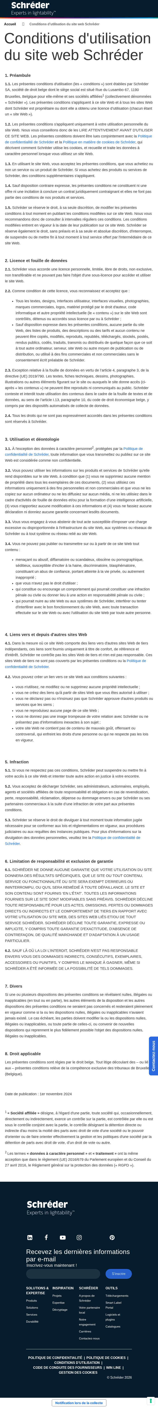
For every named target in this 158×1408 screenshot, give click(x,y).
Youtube (62, 1241)
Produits (31, 1300)
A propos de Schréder (87, 1298)
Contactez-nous (153, 1056)
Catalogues (113, 1326)
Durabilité (32, 1321)
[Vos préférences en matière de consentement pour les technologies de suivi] (151, 1401)
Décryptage (59, 1309)
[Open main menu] (151, 9)
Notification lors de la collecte (79, 1403)
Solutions (32, 1307)
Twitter (95, 1241)
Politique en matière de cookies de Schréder (99, 142)
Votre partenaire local (89, 1310)
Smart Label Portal (113, 1305)
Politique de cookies (106, 1358)
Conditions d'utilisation (77, 1362)
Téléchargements (117, 1295)
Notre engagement (87, 1322)
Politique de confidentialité (55, 1358)
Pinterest (112, 1241)
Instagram (79, 1241)
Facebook (46, 1241)
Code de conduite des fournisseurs (67, 1367)
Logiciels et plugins (113, 1317)
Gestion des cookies (78, 1372)
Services (31, 1314)
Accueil (10, 24)
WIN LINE (113, 1367)
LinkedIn (30, 1241)
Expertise (58, 1302)
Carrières (85, 1331)
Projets (57, 1295)
